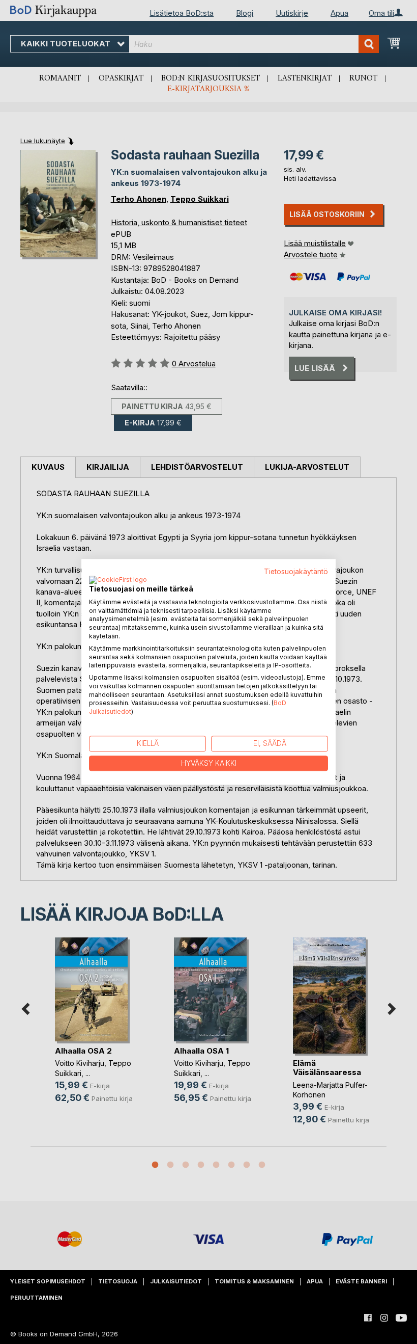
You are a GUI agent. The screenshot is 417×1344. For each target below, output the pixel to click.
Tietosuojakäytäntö (296, 572)
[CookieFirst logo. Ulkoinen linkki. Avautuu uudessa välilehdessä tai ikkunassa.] (118, 580)
